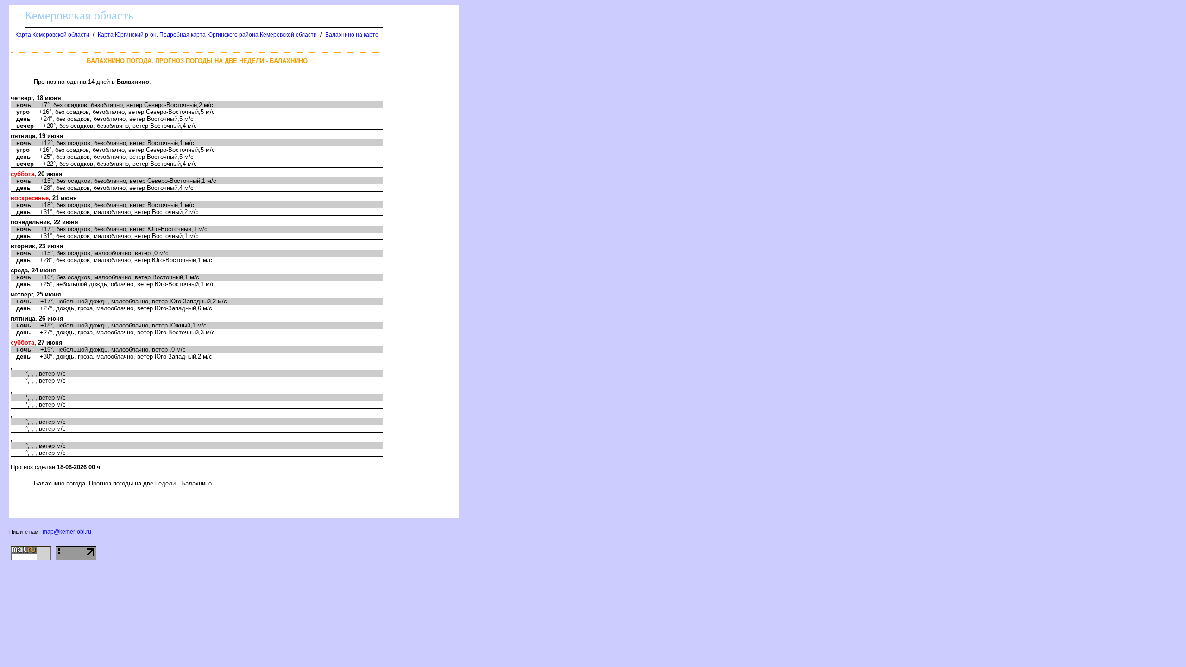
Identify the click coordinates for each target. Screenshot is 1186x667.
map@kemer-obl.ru (67, 532)
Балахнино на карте (352, 34)
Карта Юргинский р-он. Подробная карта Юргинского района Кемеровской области (207, 34)
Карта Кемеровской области (52, 34)
